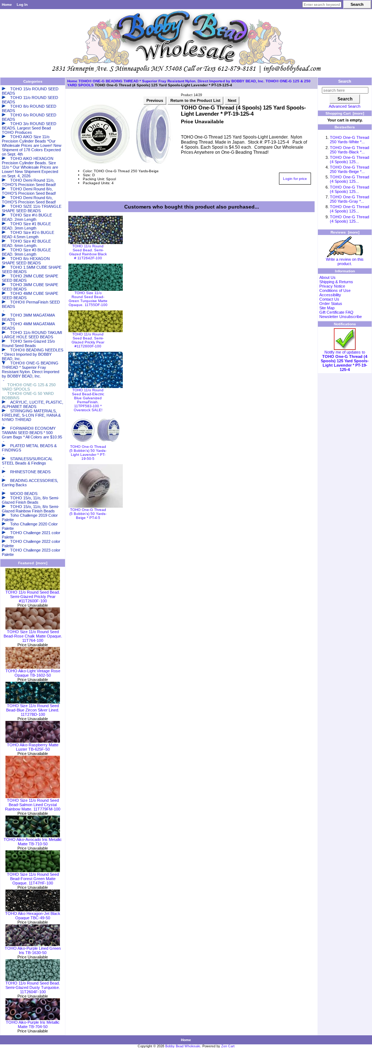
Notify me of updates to (345, 361)
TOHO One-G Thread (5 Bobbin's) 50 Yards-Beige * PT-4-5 (87, 514)
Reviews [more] (345, 232)
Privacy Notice (332, 286)
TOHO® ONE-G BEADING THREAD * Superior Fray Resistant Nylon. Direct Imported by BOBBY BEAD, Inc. (171, 81)
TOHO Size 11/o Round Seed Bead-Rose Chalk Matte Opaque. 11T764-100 (33, 636)
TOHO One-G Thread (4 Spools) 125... (349, 159)
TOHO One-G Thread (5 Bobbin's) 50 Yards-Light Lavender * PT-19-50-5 (87, 453)
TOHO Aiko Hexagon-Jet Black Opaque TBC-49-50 (32, 915)
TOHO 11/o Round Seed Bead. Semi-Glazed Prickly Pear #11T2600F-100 (32, 596)
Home (7, 5)
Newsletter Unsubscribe (340, 316)
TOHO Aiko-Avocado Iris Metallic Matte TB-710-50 (33, 841)
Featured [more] (32, 563)
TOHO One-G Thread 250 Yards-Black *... (349, 149)
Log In (22, 5)
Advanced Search (344, 106)
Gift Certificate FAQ (336, 312)
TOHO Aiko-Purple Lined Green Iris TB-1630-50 (33, 950)
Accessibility (330, 295)
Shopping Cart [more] (345, 113)
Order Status (330, 303)
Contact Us (329, 299)
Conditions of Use (335, 290)
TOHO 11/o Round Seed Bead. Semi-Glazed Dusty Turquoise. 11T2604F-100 (32, 987)
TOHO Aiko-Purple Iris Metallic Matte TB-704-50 (33, 1024)
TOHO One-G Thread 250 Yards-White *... (349, 139)
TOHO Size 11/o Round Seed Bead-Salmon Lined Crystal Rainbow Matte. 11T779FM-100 (32, 804)
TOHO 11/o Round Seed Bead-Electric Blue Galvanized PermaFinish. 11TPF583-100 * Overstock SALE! (88, 400)
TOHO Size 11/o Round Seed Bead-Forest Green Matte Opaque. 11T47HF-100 (33, 878)
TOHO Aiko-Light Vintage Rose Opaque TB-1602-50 (32, 673)
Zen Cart (228, 1046)
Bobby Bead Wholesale (182, 1046)
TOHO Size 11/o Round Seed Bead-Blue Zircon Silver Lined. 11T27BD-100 (32, 710)
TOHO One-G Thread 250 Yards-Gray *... (349, 199)
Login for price (295, 179)
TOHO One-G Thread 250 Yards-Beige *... (349, 169)
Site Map (327, 308)
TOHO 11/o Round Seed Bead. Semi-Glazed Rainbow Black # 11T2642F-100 (88, 252)
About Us (327, 277)
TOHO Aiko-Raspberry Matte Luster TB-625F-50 (32, 747)
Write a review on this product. (345, 261)
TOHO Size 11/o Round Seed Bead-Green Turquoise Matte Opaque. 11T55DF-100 (88, 299)
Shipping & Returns (336, 282)
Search (344, 81)
